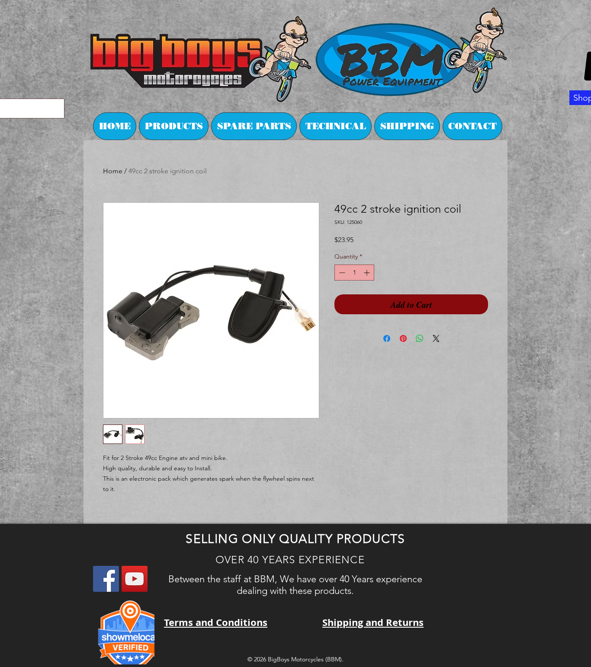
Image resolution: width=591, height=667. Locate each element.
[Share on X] (436, 338)
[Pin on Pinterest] (403, 338)
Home (112, 171)
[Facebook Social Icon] (106, 579)
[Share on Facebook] (387, 338)
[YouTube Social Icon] (135, 579)
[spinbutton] (354, 272)
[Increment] (367, 272)
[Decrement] (341, 272)
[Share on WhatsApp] (419, 338)
